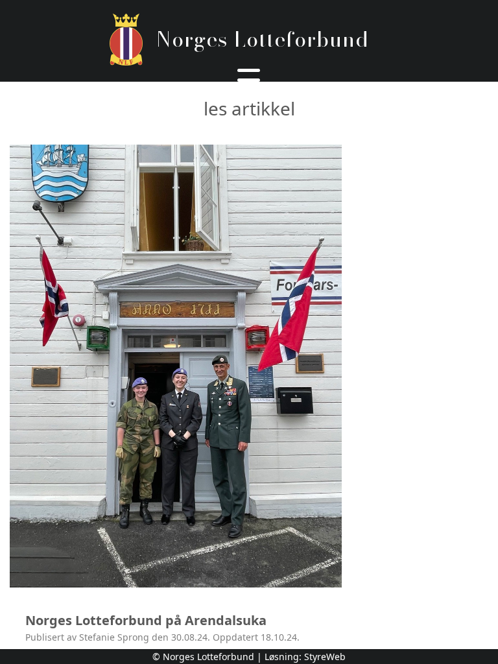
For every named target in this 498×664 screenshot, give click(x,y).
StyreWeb (325, 656)
